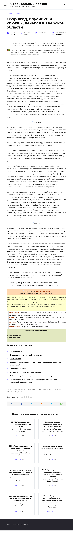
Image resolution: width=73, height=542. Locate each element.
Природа (58, 389)
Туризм (19, 392)
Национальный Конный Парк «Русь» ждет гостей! (52, 447)
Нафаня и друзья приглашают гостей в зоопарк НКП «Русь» (52, 424)
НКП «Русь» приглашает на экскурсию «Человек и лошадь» (20, 448)
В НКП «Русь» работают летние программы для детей (20, 424)
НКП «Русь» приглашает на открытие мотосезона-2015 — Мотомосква (20, 498)
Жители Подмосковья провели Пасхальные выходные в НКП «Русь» (52, 498)
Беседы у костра (19, 389)
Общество (42, 389)
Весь (29, 389)
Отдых (50, 389)
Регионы (11, 392)
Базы (9, 389)
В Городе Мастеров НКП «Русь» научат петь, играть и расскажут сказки (20, 472)
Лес (34, 389)
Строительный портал (28, 4)
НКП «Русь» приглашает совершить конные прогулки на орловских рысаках (52, 473)
